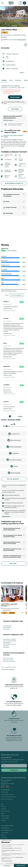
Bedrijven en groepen (5, 815)
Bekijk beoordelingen (22, 39)
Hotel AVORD (6, 647)
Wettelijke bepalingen (5, 828)
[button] (2, 3)
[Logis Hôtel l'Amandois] (12, 593)
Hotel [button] (10, 80)
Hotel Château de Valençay (9, 661)
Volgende (18, 416)
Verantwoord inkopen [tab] (15, 460)
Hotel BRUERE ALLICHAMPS (9, 639)
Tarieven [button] (4, 80)
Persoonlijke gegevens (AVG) (6, 830)
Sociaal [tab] (15, 466)
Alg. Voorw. (3, 834)
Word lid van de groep (5, 811)
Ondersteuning (4, 837)
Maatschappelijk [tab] (15, 473)
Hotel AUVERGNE (7, 627)
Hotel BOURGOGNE (7, 626)
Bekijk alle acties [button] (6, 516)
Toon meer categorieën (13, 479)
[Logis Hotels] (11, 3)
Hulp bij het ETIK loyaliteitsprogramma (8, 796)
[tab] (14, 25)
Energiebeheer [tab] (15, 434)
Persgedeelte (3, 820)
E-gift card (3, 813)
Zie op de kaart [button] (4, 37)
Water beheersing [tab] (15, 440)
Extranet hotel (3, 808)
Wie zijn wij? (3, 806)
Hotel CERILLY (6, 645)
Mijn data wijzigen (15, 97)
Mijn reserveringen (4, 792)
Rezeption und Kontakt (11, 207)
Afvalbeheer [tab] (15, 453)
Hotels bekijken (15, 109)
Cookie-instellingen (4, 832)
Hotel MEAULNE (6, 642)
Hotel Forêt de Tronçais (8, 658)
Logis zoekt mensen (5, 818)
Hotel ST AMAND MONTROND (9, 641)
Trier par (7, 295)
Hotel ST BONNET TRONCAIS (9, 644)
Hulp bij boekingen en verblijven (7, 794)
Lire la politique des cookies (6, 860)
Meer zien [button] (22, 72)
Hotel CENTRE (6, 629)
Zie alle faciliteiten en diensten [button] (14, 183)
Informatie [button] (18, 80)
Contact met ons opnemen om (7, 799)
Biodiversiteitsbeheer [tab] (15, 447)
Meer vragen (13, 563)
